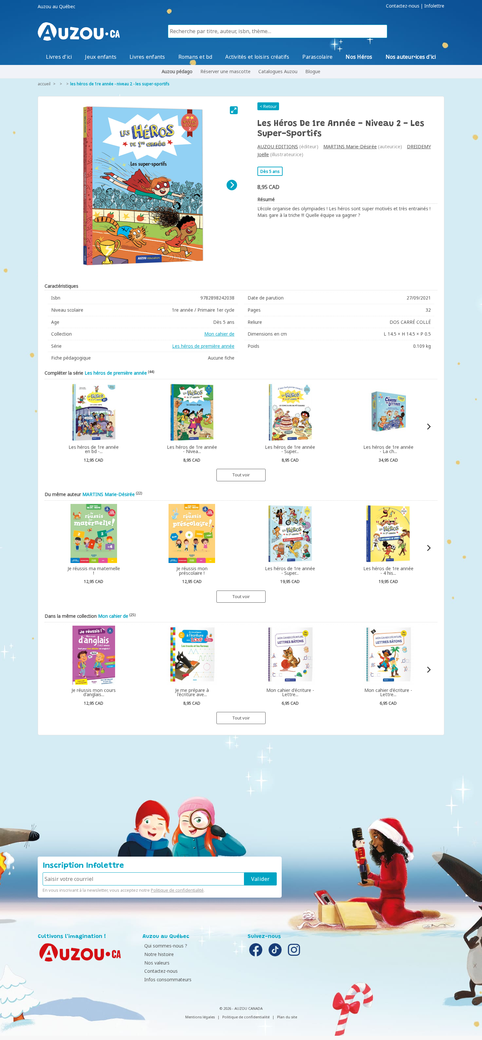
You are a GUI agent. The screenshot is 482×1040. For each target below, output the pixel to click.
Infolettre (434, 6)
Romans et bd (195, 56)
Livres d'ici (59, 56)
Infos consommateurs (167, 979)
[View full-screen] (234, 110)
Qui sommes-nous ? (165, 946)
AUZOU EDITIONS (277, 146)
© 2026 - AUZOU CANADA (241, 1008)
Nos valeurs (157, 963)
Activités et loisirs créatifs (257, 56)
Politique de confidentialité (177, 890)
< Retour (268, 106)
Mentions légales (200, 1016)
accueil (44, 84)
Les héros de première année (203, 346)
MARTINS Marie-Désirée (350, 146)
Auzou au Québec (56, 6)
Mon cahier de (219, 334)
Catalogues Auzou (277, 71)
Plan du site (287, 1016)
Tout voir (241, 475)
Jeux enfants (100, 56)
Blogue (312, 71)
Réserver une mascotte (225, 71)
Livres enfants (147, 56)
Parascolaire (317, 56)
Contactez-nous (402, 6)
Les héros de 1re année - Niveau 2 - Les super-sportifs (120, 84)
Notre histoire (159, 954)
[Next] (232, 185)
